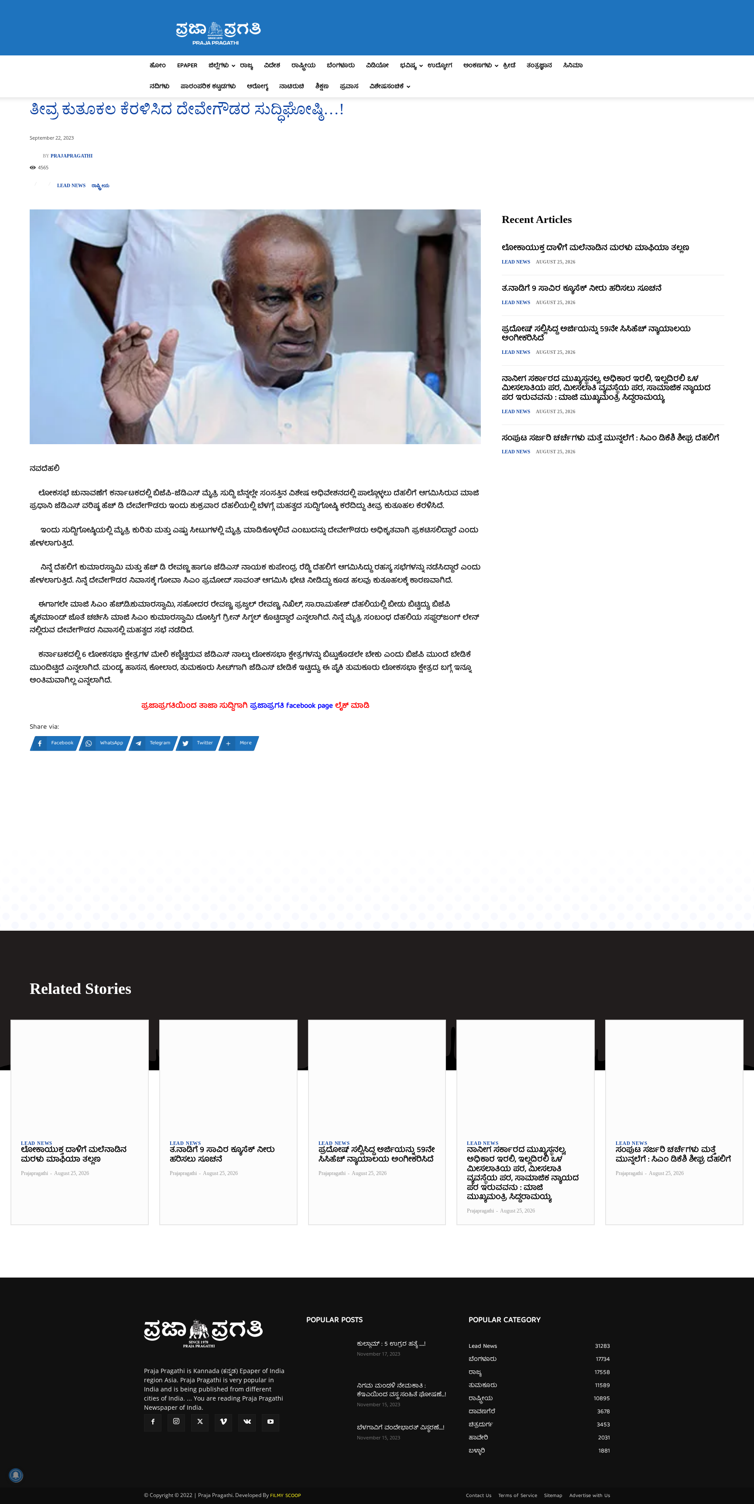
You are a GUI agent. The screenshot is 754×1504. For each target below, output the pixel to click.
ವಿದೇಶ (272, 66)
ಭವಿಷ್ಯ (408, 66)
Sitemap (553, 1496)
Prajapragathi (72, 156)
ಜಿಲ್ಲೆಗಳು (219, 66)
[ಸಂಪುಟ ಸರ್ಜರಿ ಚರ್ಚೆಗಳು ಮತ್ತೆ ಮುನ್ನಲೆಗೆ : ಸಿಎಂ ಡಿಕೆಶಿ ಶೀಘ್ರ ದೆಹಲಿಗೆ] (674, 1075)
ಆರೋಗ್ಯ (257, 87)
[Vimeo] (223, 1423)
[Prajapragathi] (36, 155)
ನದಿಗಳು (159, 87)
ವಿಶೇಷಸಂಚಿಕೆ (387, 87)
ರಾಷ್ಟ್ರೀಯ (303, 66)
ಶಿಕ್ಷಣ (322, 87)
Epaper (187, 66)
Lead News (71, 185)
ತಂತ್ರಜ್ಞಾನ (539, 66)
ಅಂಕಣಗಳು (477, 66)
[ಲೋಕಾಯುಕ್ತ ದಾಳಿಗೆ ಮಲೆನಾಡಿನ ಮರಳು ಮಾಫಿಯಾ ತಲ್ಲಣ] (79, 1075)
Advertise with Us (589, 1496)
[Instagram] (176, 1423)
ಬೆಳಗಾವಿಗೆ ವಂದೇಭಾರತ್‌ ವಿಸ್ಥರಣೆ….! (400, 1428)
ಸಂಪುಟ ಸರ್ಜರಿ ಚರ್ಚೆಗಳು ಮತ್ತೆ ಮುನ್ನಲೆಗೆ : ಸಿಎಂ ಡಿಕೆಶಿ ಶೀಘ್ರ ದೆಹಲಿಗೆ (610, 438)
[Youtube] (270, 1423)
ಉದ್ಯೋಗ (440, 66)
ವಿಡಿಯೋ (377, 66)
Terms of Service (517, 1496)
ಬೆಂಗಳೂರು (341, 66)
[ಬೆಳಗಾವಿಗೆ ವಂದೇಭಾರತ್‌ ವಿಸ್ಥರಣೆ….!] (328, 1439)
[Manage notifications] (16, 1475)
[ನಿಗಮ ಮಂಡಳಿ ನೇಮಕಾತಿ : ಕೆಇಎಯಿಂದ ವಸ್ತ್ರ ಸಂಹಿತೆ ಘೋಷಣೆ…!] (328, 1397)
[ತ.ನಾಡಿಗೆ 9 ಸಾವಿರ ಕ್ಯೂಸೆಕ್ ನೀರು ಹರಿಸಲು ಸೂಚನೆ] (228, 1075)
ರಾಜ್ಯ (246, 66)
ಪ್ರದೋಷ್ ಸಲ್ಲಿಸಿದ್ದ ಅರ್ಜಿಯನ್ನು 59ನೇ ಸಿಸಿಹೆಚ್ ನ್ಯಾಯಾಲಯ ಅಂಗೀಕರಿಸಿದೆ (596, 334)
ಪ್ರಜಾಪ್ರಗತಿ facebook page (291, 706)
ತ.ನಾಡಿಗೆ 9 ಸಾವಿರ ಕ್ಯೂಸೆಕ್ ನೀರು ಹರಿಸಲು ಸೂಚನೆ (581, 289)
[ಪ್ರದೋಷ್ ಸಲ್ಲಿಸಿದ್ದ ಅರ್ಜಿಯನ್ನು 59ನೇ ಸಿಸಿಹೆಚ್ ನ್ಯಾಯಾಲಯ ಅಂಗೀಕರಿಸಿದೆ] (377, 1075)
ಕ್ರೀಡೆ (509, 66)
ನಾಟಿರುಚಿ (291, 87)
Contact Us (478, 1496)
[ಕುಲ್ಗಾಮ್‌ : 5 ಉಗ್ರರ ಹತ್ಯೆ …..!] (328, 1355)
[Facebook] (152, 1423)
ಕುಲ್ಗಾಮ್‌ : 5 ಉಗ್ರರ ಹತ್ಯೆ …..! (391, 1344)
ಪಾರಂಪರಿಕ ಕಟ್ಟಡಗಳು (208, 87)
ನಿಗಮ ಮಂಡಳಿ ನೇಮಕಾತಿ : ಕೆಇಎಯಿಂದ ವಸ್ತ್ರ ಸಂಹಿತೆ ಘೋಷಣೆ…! (401, 1390)
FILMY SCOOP (285, 1496)
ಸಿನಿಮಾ (573, 66)
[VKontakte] (247, 1423)
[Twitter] (200, 1423)
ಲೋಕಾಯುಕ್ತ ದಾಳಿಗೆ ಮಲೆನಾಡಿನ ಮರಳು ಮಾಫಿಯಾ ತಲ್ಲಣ (595, 248)
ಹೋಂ (158, 66)
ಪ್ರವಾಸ (349, 87)
